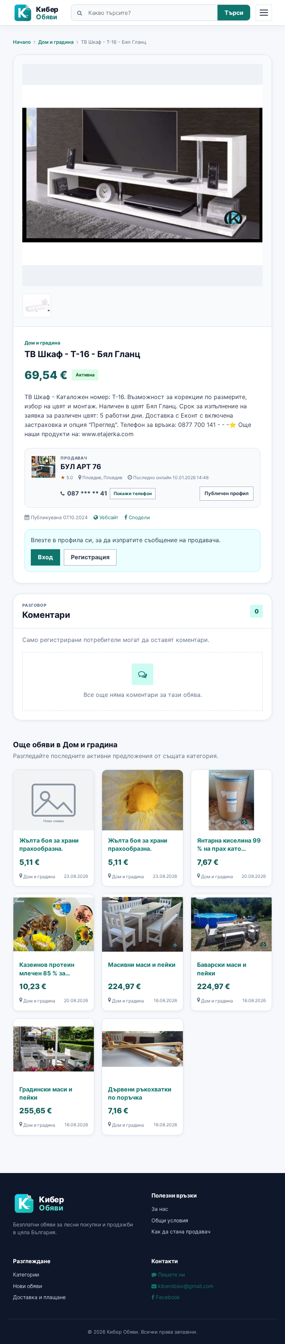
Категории (26, 1274)
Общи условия (169, 1220)
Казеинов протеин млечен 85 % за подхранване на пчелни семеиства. (47, 969)
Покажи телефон (133, 493)
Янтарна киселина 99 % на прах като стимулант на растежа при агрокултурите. (230, 845)
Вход (45, 557)
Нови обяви (27, 1286)
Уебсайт (108, 517)
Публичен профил (226, 493)
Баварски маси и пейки (221, 968)
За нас (159, 1209)
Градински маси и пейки (45, 1093)
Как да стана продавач (180, 1231)
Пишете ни (171, 1274)
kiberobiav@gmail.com (185, 1286)
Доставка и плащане (39, 1297)
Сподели (138, 517)
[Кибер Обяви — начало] (39, 13)
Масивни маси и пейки (142, 964)
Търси (234, 12)
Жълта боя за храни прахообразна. (49, 844)
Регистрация (90, 557)
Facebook (167, 1297)
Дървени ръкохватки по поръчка (139, 1093)
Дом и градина (55, 42)
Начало (22, 42)
